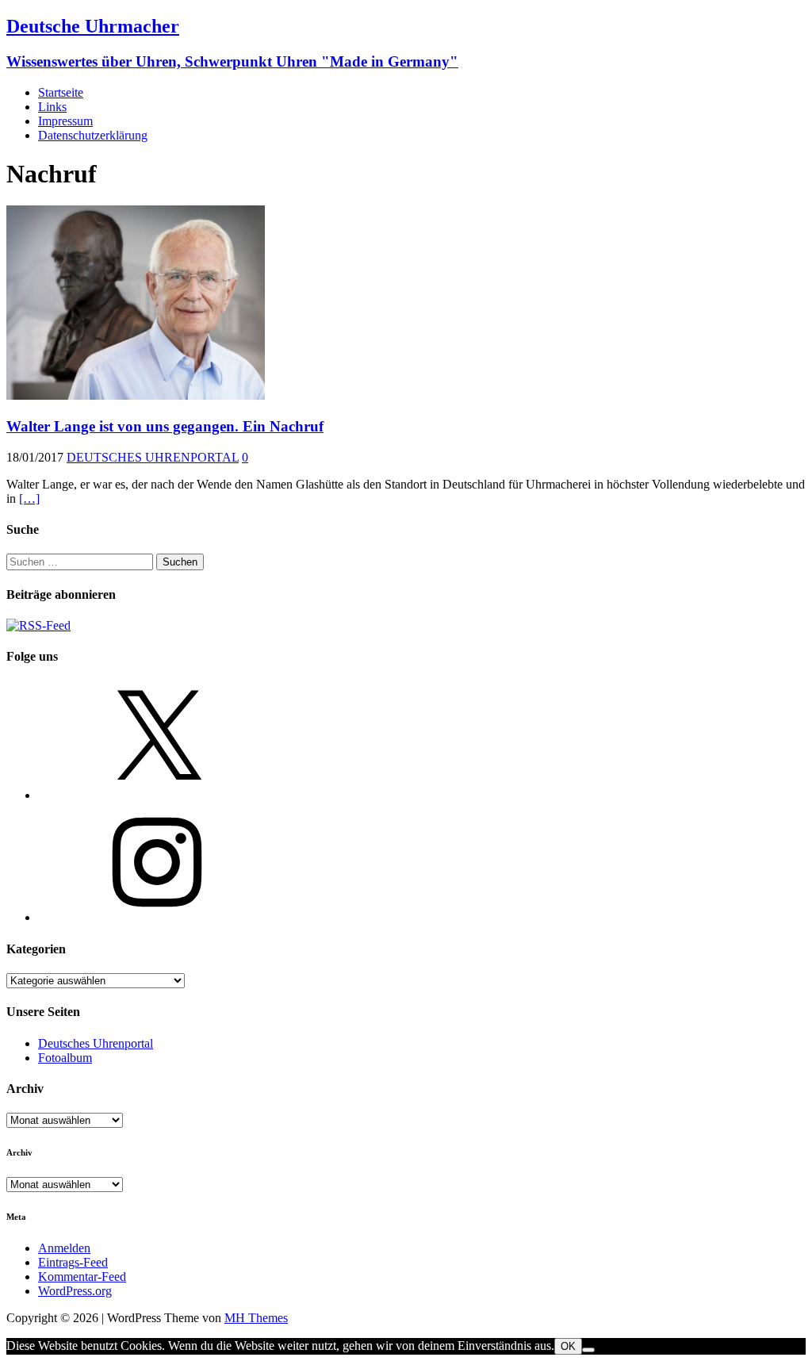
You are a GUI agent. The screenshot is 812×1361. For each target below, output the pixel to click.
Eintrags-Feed (73, 1262)
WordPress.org (75, 1291)
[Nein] (588, 1350)
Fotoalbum (65, 1057)
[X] (157, 795)
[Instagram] (157, 917)
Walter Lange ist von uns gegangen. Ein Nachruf (165, 426)
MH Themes (256, 1318)
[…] (29, 498)
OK (568, 1346)
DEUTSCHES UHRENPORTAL (153, 457)
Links (52, 106)
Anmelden (64, 1248)
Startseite (60, 92)
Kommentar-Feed (82, 1276)
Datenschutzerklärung (92, 135)
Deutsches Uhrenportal (95, 1043)
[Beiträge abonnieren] (38, 625)
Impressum (65, 121)
